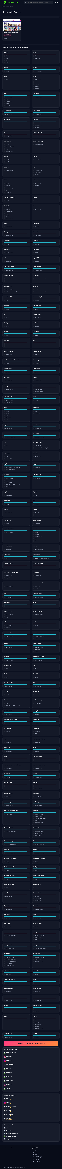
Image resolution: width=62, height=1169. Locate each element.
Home (57, 2)
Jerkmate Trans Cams (10, 33)
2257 (36, 1152)
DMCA (36, 1154)
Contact (37, 1160)
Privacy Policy (38, 1156)
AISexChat (37, 1161)
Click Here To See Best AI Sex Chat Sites (31, 1043)
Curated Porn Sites (10, 1167)
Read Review (11, 24)
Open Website (11, 28)
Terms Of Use (38, 1158)
